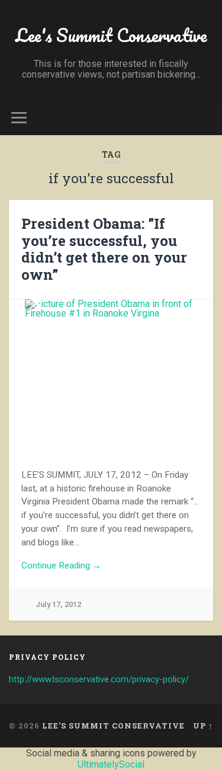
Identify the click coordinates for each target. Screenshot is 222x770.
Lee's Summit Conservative (111, 35)
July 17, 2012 (58, 604)
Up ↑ (203, 725)
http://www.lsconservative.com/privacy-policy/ (99, 679)
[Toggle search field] (204, 117)
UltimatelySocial (111, 764)
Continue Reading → (61, 565)
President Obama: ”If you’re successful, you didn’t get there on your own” (104, 249)
